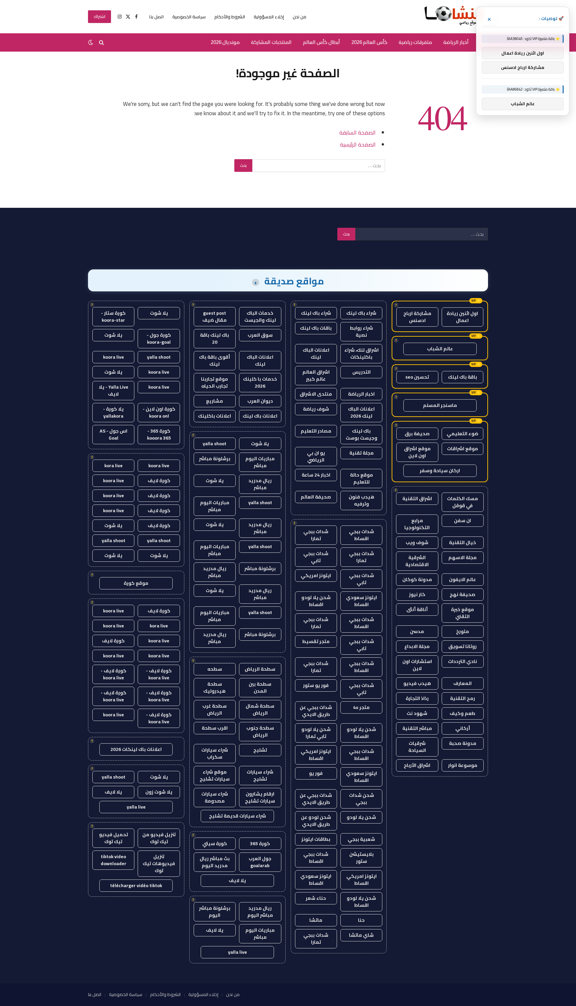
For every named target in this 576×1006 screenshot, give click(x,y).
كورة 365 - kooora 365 (159, 434)
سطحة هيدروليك (214, 687)
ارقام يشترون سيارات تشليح (260, 797)
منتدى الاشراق (316, 394)
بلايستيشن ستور (361, 857)
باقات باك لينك (316, 328)
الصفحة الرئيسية (358, 144)
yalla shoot (214, 443)
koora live (113, 357)
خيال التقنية (462, 542)
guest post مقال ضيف (214, 316)
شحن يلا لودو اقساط (316, 601)
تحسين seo (417, 377)
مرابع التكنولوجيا (417, 524)
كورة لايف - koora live (159, 674)
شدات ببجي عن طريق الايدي (316, 711)
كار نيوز (417, 594)
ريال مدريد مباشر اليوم (260, 911)
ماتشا (315, 920)
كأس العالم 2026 (369, 42)
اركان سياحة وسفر (440, 470)
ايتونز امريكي (316, 575)
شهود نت (417, 713)
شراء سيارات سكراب (214, 753)
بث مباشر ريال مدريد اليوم (215, 862)
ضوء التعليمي (462, 433)
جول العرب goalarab (260, 862)
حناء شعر (316, 898)
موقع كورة (136, 583)
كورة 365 (260, 843)
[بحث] (101, 42)
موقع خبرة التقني (462, 613)
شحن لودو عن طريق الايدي (316, 821)
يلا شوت (260, 443)
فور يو (316, 773)
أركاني (462, 728)
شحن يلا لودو (361, 817)
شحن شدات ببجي (361, 799)
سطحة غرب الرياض (214, 709)
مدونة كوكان (417, 579)
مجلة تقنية (361, 453)
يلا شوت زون (158, 792)
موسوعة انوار (462, 765)
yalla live (237, 952)
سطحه (214, 669)
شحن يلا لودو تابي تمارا (316, 733)
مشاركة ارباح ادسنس (417, 317)
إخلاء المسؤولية (269, 17)
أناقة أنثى (417, 609)
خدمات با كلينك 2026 (260, 382)
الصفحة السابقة (357, 132)
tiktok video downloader (113, 860)
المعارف (462, 683)
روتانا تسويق (462, 646)
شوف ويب (417, 542)
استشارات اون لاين (417, 665)
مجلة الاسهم (462, 557)
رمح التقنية (462, 698)
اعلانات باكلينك (214, 416)
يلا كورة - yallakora (113, 412)
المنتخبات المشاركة (271, 42)
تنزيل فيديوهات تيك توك (159, 863)
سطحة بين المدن (260, 687)
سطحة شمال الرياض (260, 709)
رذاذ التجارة (417, 698)
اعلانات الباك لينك (316, 353)
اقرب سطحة (215, 728)
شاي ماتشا (361, 935)
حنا (361, 920)
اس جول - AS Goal (113, 434)
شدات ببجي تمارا (315, 535)
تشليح (260, 750)
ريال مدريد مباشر (260, 484)
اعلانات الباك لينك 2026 (361, 412)
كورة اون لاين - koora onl (159, 412)
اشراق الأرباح (417, 765)
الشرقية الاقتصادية (417, 561)
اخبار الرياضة (361, 394)
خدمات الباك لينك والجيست (260, 316)
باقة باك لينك (462, 377)
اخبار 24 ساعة (316, 475)
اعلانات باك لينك (260, 416)
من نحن (299, 17)
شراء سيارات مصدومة (214, 797)
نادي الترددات (462, 661)
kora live (113, 465)
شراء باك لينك (361, 313)
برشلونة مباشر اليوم (214, 911)
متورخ (462, 631)
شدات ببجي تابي (315, 557)
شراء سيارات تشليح (260, 775)
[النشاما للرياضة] (454, 16)
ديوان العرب (260, 401)
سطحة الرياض (260, 669)
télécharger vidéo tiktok (136, 885)
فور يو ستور (316, 685)
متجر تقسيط (316, 641)
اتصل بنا (156, 17)
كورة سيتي (214, 843)
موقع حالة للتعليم (361, 478)
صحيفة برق (417, 433)
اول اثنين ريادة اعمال (462, 317)
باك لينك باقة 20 (214, 338)
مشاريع (214, 401)
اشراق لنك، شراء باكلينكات (361, 353)
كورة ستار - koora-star (113, 316)
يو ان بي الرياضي (316, 456)
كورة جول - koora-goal (159, 338)
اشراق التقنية (417, 498)
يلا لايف (237, 880)
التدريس (361, 372)
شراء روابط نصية (361, 331)
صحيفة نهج (462, 594)
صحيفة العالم (316, 497)
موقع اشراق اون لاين (417, 452)
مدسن (417, 631)
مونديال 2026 (225, 42)
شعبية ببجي (361, 839)
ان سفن (462, 520)
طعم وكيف (462, 713)
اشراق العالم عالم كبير (316, 375)
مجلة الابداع (417, 646)
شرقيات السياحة (417, 747)
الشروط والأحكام (229, 17)
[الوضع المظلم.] (91, 42)
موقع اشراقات (462, 448)
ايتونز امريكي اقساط (316, 755)
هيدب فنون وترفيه (361, 500)
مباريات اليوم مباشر (260, 462)
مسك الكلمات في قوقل (462, 502)
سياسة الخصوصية (189, 17)
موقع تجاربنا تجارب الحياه (214, 382)
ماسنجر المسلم (440, 405)
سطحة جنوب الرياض (260, 731)
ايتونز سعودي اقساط (361, 601)
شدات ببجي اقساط (361, 535)
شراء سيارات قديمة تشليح (237, 816)
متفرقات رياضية (415, 42)
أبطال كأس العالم (321, 42)
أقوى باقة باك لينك (214, 360)
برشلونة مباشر (214, 458)
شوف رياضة (316, 409)
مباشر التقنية (417, 728)
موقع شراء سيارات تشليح (215, 775)
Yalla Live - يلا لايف (113, 390)
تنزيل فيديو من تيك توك (159, 838)
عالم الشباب (440, 348)
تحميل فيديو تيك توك (113, 838)
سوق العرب (260, 335)
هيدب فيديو (417, 683)
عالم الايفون (462, 579)
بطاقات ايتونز (315, 839)
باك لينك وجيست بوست (361, 434)
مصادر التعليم (316, 431)
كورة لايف (159, 480)
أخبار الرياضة (456, 42)
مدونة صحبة (462, 743)
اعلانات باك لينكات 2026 (136, 749)
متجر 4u (361, 707)
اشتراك (99, 16)
